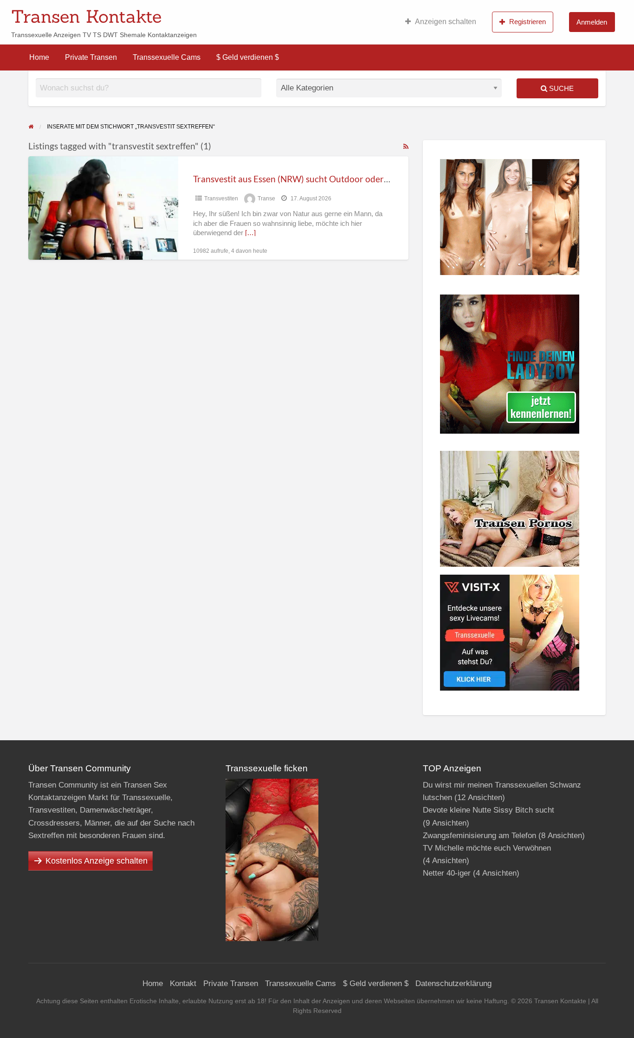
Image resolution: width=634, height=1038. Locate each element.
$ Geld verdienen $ (247, 57)
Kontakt (183, 983)
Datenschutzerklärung (453, 983)
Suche (560, 88)
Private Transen (91, 57)
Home (39, 57)
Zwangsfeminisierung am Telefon (479, 835)
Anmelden (591, 22)
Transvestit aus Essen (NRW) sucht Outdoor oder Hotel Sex (308, 178)
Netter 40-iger (447, 873)
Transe (266, 198)
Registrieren (527, 22)
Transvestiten (221, 198)
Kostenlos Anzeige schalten (96, 860)
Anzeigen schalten (445, 22)
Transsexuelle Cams (167, 57)
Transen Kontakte (86, 16)
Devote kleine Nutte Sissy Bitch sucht (488, 810)
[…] (250, 233)
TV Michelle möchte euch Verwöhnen (487, 848)
